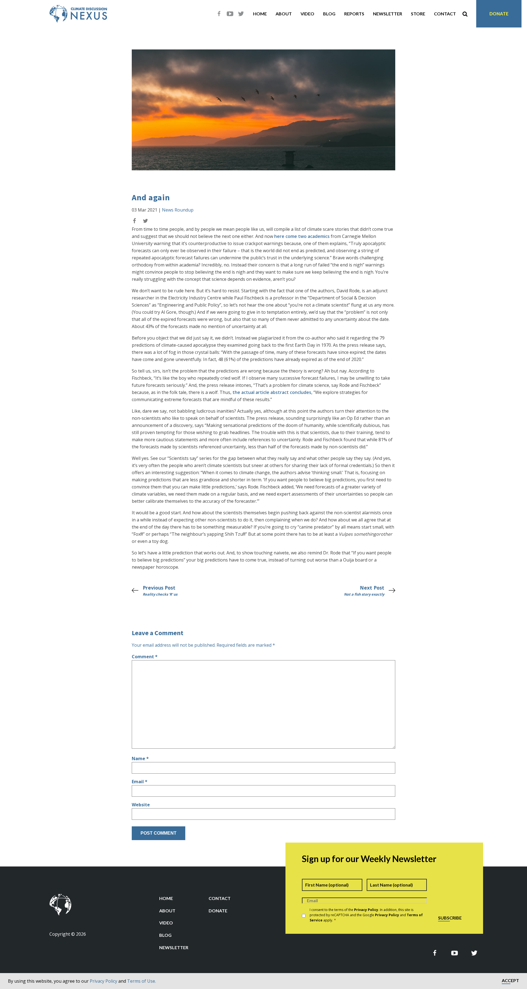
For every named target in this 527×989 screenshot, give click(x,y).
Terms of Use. (141, 981)
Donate (498, 13)
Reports (354, 13)
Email (139, 782)
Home (260, 13)
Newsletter (387, 13)
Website (141, 805)
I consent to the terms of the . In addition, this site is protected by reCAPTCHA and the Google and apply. (366, 915)
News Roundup (178, 210)
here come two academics (302, 236)
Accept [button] (510, 980)
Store (418, 13)
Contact (445, 13)
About (284, 13)
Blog (329, 13)
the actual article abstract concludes (271, 392)
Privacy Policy (103, 981)
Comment (145, 657)
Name (140, 758)
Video (307, 13)
